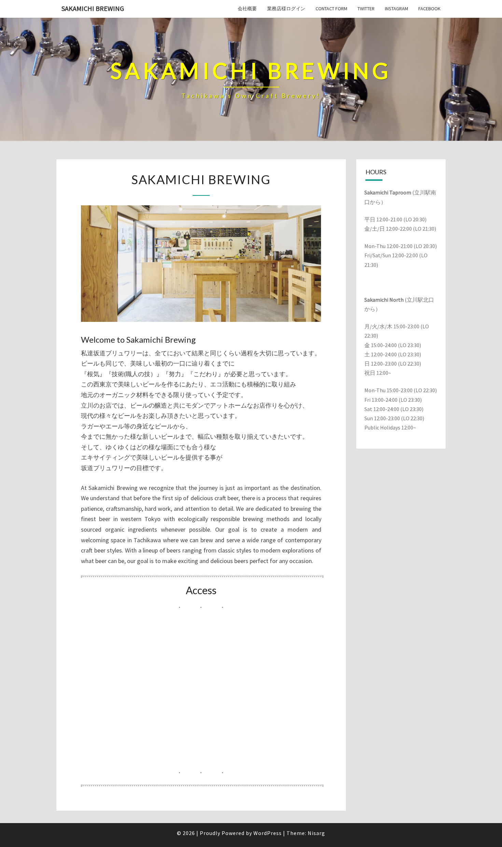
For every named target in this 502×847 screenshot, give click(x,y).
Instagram (396, 8)
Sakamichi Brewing (92, 8)
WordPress (267, 833)
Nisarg (316, 833)
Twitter (366, 8)
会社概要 (247, 8)
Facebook (429, 8)
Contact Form (331, 8)
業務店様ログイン (286, 8)
